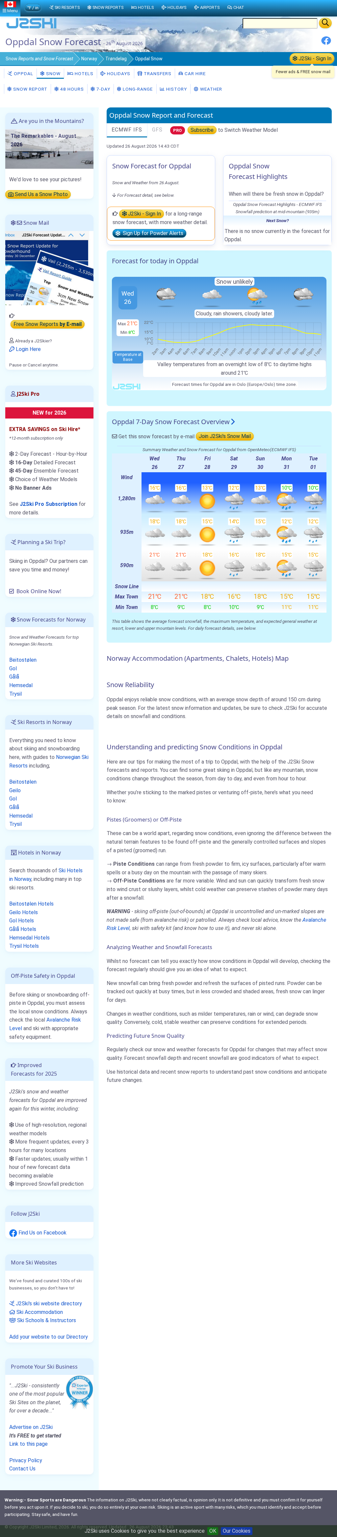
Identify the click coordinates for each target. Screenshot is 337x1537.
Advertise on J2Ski (31, 1427)
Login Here (27, 349)
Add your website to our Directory (48, 1337)
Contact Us (22, 1468)
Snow (39, 58)
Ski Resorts (67, 7)
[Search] (325, 23)
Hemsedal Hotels (29, 938)
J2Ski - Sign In (314, 58)
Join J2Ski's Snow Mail (225, 436)
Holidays (118, 73)
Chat (238, 7)
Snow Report (29, 89)
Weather (210, 89)
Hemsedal (21, 685)
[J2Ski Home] (31, 28)
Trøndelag (116, 58)
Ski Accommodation (39, 1312)
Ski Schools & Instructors (46, 1320)
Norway (89, 58)
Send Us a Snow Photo (40, 194)
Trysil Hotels (24, 946)
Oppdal (23, 73)
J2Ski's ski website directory (48, 1303)
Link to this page (28, 1444)
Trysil (15, 694)
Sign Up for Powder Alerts (151, 233)
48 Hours (71, 89)
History (176, 89)
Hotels (83, 73)
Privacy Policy (25, 1460)
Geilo (15, 790)
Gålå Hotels (22, 929)
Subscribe (202, 130)
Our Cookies (236, 1531)
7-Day (102, 89)
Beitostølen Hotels (31, 904)
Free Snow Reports (47, 324)
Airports (210, 7)
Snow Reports (107, 7)
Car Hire (194, 73)
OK (212, 1531)
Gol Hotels (21, 920)
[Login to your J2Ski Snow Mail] (49, 268)
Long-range (137, 89)
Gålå (14, 677)
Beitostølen (23, 660)
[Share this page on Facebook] (326, 43)
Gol (13, 668)
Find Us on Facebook (41, 1233)
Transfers (157, 73)
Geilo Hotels (23, 912)
